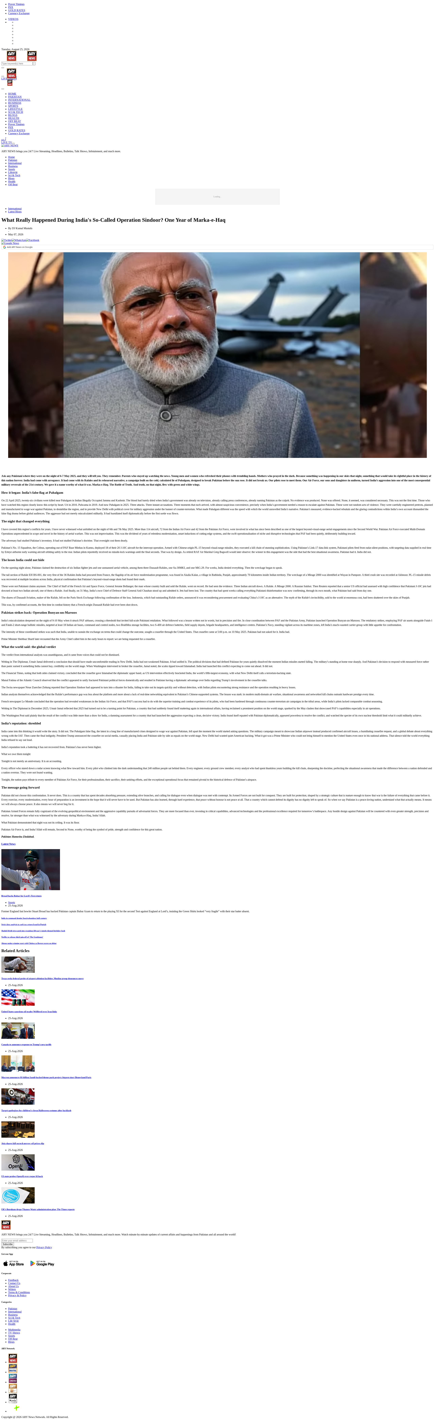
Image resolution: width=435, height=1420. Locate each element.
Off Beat (13, 184)
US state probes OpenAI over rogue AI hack (22, 1176)
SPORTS (13, 106)
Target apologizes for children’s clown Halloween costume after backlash (36, 1110)
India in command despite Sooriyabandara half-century (24, 918)
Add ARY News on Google (19, 247)
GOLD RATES (16, 10)
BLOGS (12, 115)
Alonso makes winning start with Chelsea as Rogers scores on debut (28, 943)
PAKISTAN (15, 96)
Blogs (11, 178)
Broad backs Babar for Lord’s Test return (21, 896)
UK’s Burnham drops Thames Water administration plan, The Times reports (38, 1209)
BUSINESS (14, 102)
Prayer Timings (16, 4)
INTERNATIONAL (19, 99)
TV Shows (14, 1332)
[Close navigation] (2, 88)
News (8, 843)
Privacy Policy (44, 1247)
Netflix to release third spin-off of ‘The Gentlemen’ (22, 937)
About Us (13, 1286)
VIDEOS (13, 19)
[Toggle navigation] (2, 67)
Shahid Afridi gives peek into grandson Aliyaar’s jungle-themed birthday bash (33, 931)
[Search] (2, 76)
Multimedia (14, 1329)
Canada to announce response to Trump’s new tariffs (26, 1044)
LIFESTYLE (15, 109)
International (15, 163)
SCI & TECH (15, 112)
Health (11, 181)
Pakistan (12, 160)
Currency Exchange (19, 13)
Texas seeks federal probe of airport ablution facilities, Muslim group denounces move (42, 978)
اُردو (14, 78)
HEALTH (13, 118)
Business (13, 166)
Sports (11, 169)
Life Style (13, 1320)
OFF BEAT (14, 121)
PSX (10, 7)
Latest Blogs (15, 211)
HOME (12, 93)
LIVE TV (6, 78)
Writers (12, 1289)
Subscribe (8, 1244)
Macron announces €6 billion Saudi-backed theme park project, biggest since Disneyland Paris (46, 1077)
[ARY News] (7, 71)
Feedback (13, 1280)
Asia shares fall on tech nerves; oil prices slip (22, 1143)
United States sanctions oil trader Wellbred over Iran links (29, 1011)
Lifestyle (13, 172)
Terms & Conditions (19, 1292)
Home (11, 157)
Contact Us (14, 1283)
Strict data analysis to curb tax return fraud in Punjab (23, 924)
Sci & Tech (14, 175)
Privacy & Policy (17, 1295)
